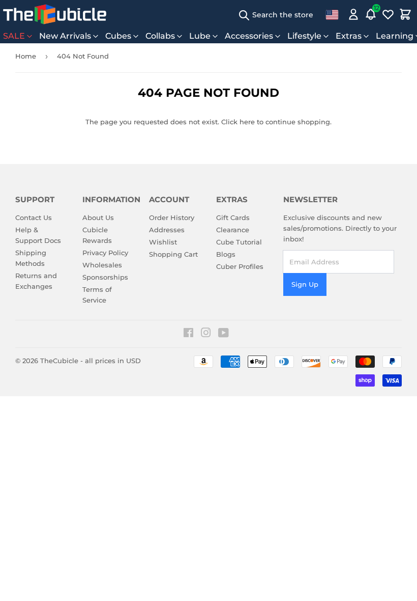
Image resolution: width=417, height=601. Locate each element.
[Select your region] (332, 14)
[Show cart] (405, 14)
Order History (171, 217)
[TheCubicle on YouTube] (223, 334)
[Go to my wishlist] (388, 14)
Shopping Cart (173, 254)
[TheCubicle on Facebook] (188, 334)
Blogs (225, 254)
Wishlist (163, 242)
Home (25, 56)
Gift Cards (233, 217)
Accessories (249, 36)
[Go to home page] (54, 14)
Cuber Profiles (239, 266)
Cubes (118, 36)
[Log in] (353, 14)
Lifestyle (304, 36)
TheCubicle (59, 361)
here (247, 122)
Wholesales (102, 265)
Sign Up (304, 284)
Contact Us (33, 217)
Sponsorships (105, 277)
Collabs (160, 36)
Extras (349, 36)
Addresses (167, 230)
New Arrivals (65, 36)
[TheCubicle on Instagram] (206, 334)
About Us (98, 217)
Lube (200, 36)
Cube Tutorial (239, 242)
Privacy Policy (105, 253)
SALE (14, 36)
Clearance (232, 230)
